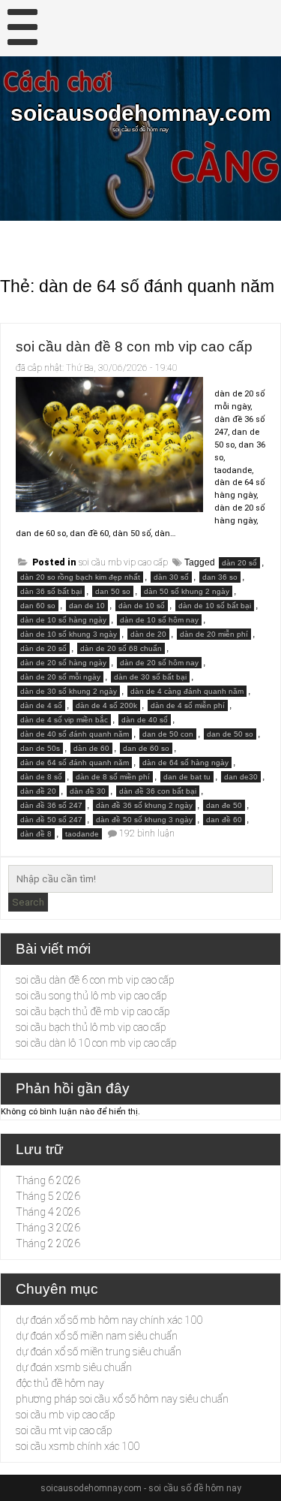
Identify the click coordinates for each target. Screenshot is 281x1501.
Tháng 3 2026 (48, 1228)
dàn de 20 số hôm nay (159, 663)
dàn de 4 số (41, 705)
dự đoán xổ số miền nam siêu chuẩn (97, 1336)
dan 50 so (112, 591)
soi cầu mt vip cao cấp (64, 1430)
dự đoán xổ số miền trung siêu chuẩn (98, 1352)
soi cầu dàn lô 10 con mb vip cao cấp (96, 1043)
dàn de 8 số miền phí (113, 777)
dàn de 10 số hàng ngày (63, 620)
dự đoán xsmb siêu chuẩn (74, 1367)
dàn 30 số (171, 577)
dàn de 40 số (144, 720)
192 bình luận (147, 833)
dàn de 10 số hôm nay (159, 620)
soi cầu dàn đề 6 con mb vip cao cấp (95, 980)
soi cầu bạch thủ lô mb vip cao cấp (91, 1027)
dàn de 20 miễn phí (214, 634)
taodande (82, 834)
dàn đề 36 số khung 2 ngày (144, 805)
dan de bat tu (187, 777)
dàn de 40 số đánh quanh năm (74, 734)
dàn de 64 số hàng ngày (185, 762)
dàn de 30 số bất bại (150, 677)
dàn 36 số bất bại (51, 591)
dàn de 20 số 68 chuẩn (121, 648)
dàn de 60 (91, 748)
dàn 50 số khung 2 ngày (186, 591)
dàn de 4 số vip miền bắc (64, 720)
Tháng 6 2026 (48, 1180)
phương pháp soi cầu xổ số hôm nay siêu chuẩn (122, 1399)
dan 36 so (220, 577)
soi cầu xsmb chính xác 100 (77, 1446)
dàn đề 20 (38, 791)
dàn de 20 (148, 634)
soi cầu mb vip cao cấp (123, 562)
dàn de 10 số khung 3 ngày (68, 634)
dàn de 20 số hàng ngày (63, 663)
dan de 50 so (230, 734)
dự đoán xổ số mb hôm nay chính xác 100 (109, 1320)
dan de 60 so (146, 748)
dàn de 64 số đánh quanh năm (74, 762)
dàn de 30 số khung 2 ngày (68, 691)
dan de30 (241, 777)
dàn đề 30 (88, 791)
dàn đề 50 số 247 (51, 819)
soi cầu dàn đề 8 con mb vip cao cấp (134, 346)
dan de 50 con (167, 734)
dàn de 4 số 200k (106, 705)
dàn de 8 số (41, 777)
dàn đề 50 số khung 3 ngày (144, 819)
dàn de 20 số (43, 648)
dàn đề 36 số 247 (51, 805)
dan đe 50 (224, 805)
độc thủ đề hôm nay (60, 1383)
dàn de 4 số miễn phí (188, 705)
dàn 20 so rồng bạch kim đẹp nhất (80, 577)
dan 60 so (37, 605)
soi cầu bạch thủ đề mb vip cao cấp (93, 1011)
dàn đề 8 (36, 834)
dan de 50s (40, 748)
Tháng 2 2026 (48, 1243)
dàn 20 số (239, 563)
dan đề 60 (224, 819)
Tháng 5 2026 (48, 1196)
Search (28, 902)
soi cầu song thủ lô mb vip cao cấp (91, 996)
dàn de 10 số (141, 605)
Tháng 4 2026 (48, 1212)
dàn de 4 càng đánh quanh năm (187, 691)
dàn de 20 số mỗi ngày (60, 677)
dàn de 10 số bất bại (214, 605)
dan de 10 (87, 605)
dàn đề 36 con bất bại (157, 791)
